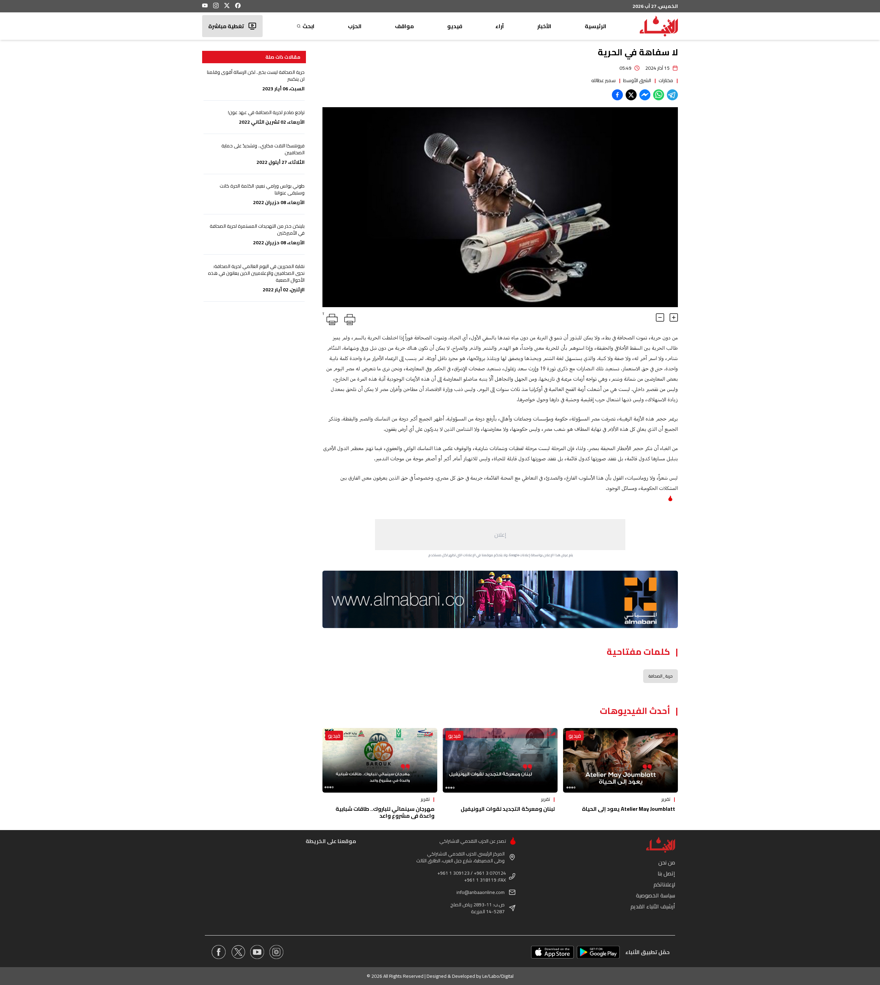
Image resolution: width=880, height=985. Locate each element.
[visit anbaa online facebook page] (218, 952)
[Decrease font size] (660, 317)
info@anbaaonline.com (480, 892)
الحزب (355, 26)
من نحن (666, 862)
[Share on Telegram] (672, 94)
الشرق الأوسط (637, 80)
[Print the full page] (348, 318)
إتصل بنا (666, 873)
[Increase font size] (674, 317)
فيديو (454, 26)
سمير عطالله (603, 80)
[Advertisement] (500, 534)
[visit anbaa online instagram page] (276, 952)
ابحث (308, 26)
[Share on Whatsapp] (658, 94)
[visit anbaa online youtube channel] (257, 952)
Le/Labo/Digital (498, 976)
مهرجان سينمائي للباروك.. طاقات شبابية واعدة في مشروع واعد (385, 812)
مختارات (666, 80)
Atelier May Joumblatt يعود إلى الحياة (628, 809)
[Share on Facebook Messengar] (644, 94)
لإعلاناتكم (664, 884)
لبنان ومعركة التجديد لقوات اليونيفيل (508, 809)
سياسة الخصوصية (655, 895)
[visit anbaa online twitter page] (238, 952)
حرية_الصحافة (660, 676)
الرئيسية (595, 26)
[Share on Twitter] (631, 94)
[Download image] (328, 301)
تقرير (665, 799)
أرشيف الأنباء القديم (652, 906)
